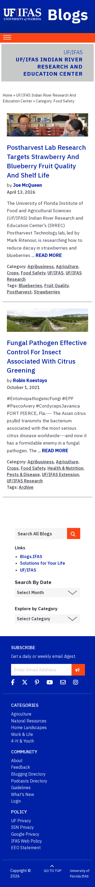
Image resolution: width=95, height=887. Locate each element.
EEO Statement (26, 847)
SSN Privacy (22, 827)
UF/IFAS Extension (60, 474)
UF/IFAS (56, 272)
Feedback (20, 767)
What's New (22, 794)
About (16, 760)
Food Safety (33, 272)
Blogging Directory (28, 774)
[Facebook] (13, 683)
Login (16, 801)
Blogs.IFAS (31, 556)
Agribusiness (40, 266)
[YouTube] (49, 683)
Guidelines (21, 787)
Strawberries (47, 292)
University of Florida (79, 873)
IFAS (85, 876)
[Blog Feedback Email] (63, 683)
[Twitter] (24, 683)
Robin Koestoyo (30, 380)
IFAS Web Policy (26, 841)
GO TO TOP (52, 870)
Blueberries (30, 285)
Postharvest (19, 292)
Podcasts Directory (29, 781)
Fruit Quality (56, 285)
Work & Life (22, 734)
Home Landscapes (29, 727)
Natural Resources (28, 720)
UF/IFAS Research (25, 480)
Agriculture (67, 266)
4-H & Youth (22, 741)
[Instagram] (75, 683)
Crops (13, 272)
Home (7, 95)
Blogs (68, 14)
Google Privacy (25, 834)
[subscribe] (77, 669)
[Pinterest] (37, 683)
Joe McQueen (27, 185)
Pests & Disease (23, 474)
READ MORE (49, 255)
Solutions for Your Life (42, 563)
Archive (26, 487)
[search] (73, 533)
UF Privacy (21, 820)
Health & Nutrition (65, 468)
